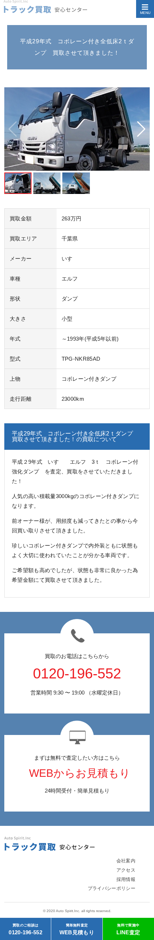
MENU (145, 13)
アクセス (125, 870)
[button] (141, 129)
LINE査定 (128, 929)
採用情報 (125, 879)
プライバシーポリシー (111, 888)
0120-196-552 (25, 929)
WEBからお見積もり (79, 773)
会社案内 (125, 860)
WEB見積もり (76, 929)
